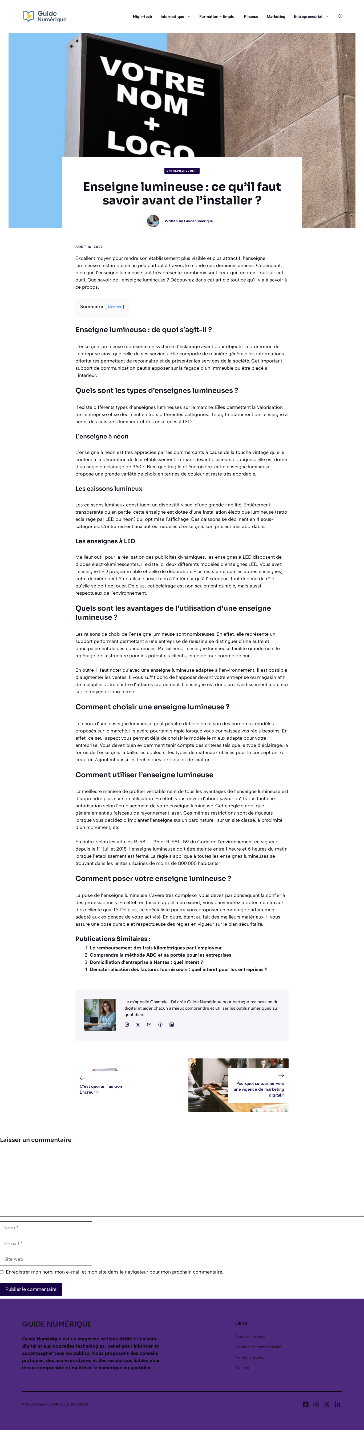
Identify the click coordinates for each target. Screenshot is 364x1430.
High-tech (142, 16)
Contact (242, 1367)
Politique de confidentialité (258, 1347)
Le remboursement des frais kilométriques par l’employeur (156, 948)
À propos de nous (250, 1336)
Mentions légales (249, 1357)
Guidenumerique (198, 221)
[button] (338, 16)
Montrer (115, 306)
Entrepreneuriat (308, 16)
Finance (251, 16)
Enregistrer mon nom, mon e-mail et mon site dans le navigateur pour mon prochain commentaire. (114, 1272)
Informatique (172, 16)
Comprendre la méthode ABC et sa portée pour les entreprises (160, 955)
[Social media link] (126, 1024)
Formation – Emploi (217, 16)
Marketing (276, 16)
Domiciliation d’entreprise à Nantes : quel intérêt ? (146, 962)
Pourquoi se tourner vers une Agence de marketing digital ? (259, 1089)
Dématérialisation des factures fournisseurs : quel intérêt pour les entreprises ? (179, 969)
